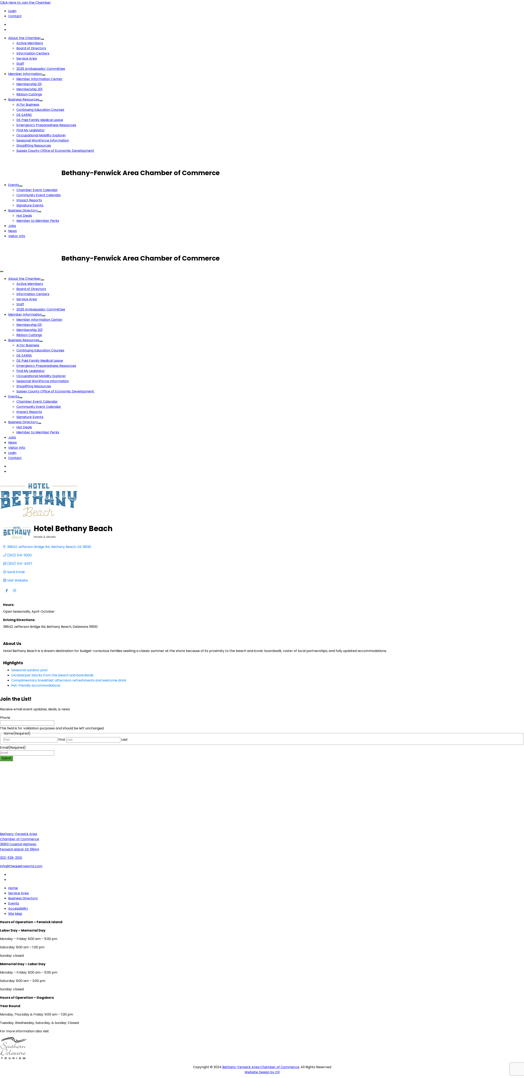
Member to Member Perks (37, 220)
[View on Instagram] (14, 593)
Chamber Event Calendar (37, 190)
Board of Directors (31, 48)
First (61, 739)
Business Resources (23, 99)
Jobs (12, 225)
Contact (15, 16)
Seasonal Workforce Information (42, 140)
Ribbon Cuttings (29, 94)
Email (13, 747)
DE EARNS (24, 114)
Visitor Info (16, 236)
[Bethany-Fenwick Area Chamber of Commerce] (30, 172)
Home (13, 888)
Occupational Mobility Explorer (41, 135)
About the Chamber (24, 38)
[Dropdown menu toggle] (42, 39)
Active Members (29, 43)
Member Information (25, 73)
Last (124, 739)
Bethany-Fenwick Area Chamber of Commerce (260, 1067)
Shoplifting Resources (33, 145)
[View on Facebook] (6, 593)
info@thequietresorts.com (21, 866)
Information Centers (32, 53)
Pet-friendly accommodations (35, 685)
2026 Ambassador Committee (40, 68)
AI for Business (27, 104)
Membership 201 (29, 89)
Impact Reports (29, 200)
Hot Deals (24, 215)
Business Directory (23, 210)
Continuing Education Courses (40, 109)
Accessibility (18, 908)
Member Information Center (39, 79)
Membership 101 (29, 84)
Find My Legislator (30, 130)
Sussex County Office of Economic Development (55, 150)
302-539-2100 (11, 857)
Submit (6, 758)
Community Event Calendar (38, 195)
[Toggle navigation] (1, 271)
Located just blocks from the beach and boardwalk (52, 675)
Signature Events (29, 205)
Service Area (26, 58)
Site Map (15, 913)
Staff (20, 63)
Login (12, 11)
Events (13, 185)
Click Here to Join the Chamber (25, 2)
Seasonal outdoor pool (29, 670)
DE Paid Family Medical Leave (39, 120)
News (12, 231)
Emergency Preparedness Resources (46, 125)
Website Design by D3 (262, 1072)
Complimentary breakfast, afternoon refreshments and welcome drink (68, 680)
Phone (5, 717)
